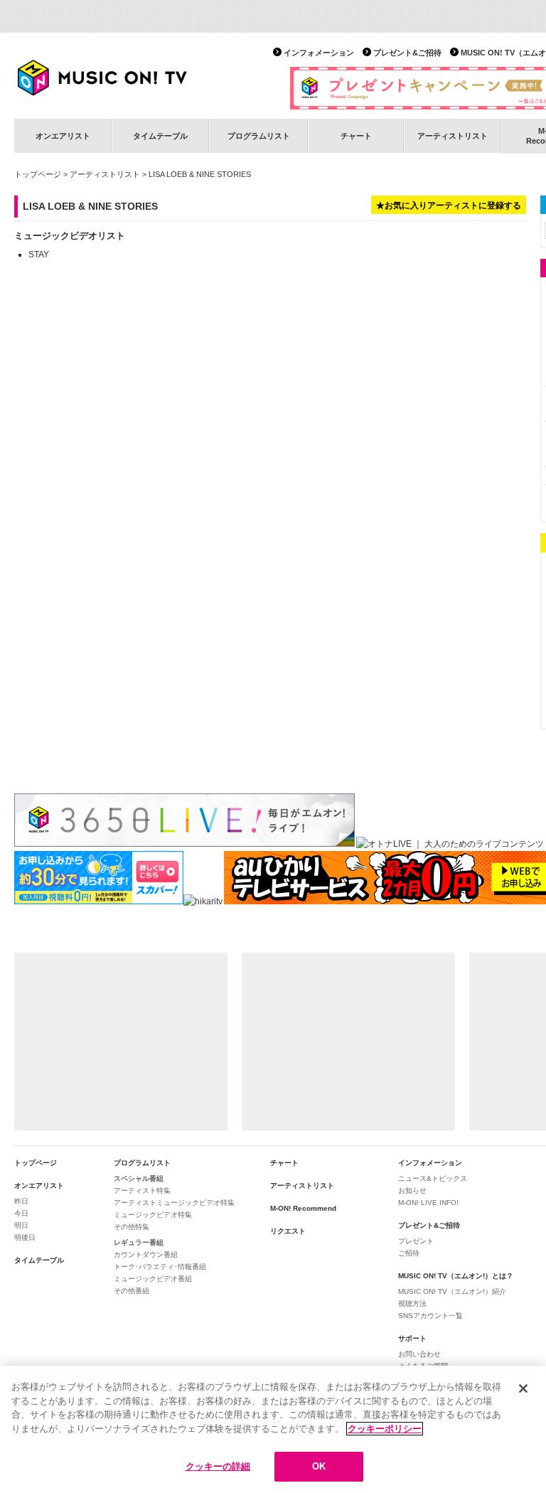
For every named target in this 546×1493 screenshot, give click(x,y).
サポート (412, 1338)
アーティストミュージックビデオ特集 (174, 1202)
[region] (273, 1429)
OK (319, 1466)
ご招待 (408, 1253)
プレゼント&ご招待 (407, 52)
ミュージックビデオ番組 (153, 1279)
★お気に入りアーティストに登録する (448, 205)
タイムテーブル (160, 136)
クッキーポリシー (385, 1428)
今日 (21, 1213)
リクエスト (288, 1231)
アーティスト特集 (142, 1190)
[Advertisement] (121, 1041)
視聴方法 (412, 1303)
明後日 (25, 1237)
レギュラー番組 (139, 1242)
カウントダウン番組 (146, 1254)
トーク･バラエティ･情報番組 (160, 1266)
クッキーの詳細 (218, 1466)
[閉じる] (523, 1388)
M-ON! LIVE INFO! (428, 1202)
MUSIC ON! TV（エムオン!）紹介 (452, 1291)
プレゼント (416, 1241)
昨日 (21, 1201)
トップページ (37, 174)
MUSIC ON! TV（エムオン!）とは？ (455, 1276)
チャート (356, 136)
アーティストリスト (452, 136)
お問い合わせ (419, 1354)
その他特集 (131, 1227)
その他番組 (131, 1291)
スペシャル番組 (139, 1178)
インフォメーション (319, 52)
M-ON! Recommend (303, 1208)
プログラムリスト (259, 136)
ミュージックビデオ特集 (153, 1215)
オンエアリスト (63, 136)
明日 (21, 1225)
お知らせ (412, 1190)
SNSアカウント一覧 (430, 1316)
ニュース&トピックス (432, 1178)
